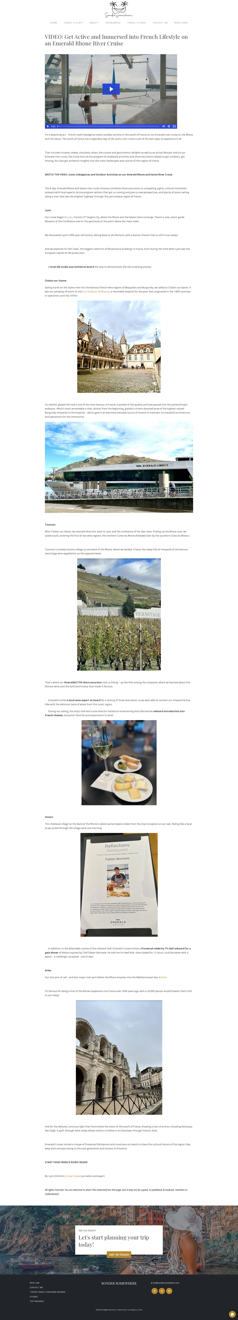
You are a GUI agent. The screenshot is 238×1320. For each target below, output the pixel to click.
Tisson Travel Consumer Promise (47, 1292)
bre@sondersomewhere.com (166, 1283)
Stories (34, 1296)
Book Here (181, 22)
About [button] (94, 22)
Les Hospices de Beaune (96, 291)
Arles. (164, 977)
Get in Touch (119, 1254)
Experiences (113, 22)
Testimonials (37, 1301)
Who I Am (34, 1283)
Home (53, 22)
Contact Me (160, 22)
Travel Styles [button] (72, 22)
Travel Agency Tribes (134, 1310)
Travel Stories (136, 22)
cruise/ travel (73, 1176)
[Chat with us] (232, 1314)
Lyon (70, 217)
